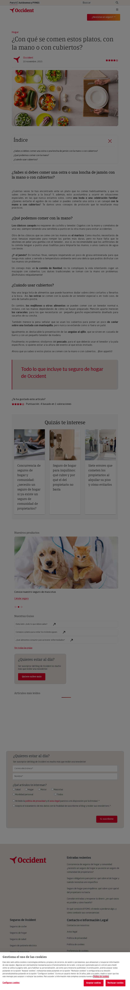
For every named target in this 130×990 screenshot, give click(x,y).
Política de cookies (101, 977)
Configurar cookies (11, 983)
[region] (65, 971)
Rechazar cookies (115, 983)
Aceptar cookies (93, 983)
